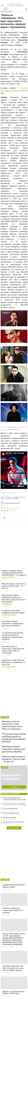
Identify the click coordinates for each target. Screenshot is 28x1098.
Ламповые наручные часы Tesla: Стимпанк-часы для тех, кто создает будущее (12, 968)
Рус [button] (6, 8)
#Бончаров (8, 497)
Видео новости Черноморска (11, 777)
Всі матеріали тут (14, 787)
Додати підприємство (14, 828)
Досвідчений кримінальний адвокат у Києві (13, 886)
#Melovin (3, 497)
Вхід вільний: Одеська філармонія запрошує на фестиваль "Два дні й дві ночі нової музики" (14, 598)
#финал (2, 498)
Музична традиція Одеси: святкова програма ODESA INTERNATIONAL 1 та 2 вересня (14, 573)
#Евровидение (16, 497)
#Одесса (23, 497)
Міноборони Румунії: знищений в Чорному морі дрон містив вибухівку (12, 623)
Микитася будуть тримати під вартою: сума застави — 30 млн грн (13, 586)
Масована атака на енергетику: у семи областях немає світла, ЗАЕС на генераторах (13, 649)
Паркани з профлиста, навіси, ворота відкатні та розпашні (12, 910)
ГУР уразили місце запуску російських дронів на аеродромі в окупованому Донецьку (12, 636)
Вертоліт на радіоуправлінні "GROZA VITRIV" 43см (13, 992)
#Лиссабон (8, 498)
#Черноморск (15, 498)
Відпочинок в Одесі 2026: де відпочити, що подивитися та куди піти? (13, 662)
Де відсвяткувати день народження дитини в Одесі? (13, 611)
